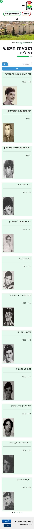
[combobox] (20, 64)
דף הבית (29, 43)
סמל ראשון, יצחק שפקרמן (20, 295)
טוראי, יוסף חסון (24, 184)
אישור (7, 525)
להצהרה (6, 521)
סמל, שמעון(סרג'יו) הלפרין (20, 221)
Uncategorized (21, 43)
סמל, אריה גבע (25, 258)
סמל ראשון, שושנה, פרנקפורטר (18, 74)
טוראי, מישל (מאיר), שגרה (20, 442)
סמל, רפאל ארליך (24, 479)
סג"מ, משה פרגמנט (23, 368)
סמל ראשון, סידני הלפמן (21, 405)
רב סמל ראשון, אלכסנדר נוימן (19, 110)
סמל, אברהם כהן (24, 332)
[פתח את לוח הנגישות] (1, 1)
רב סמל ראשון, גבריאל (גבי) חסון (17, 147)
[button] (23, 6)
